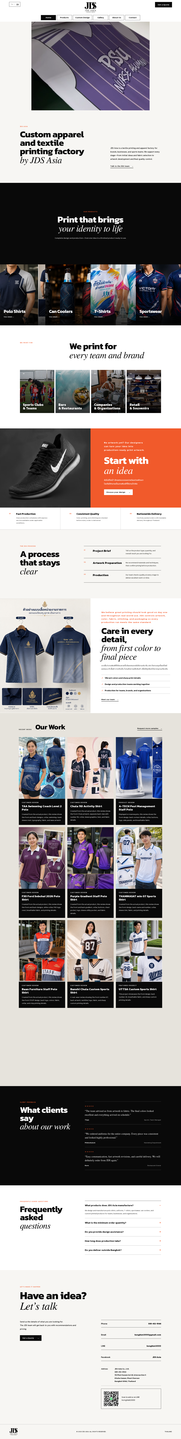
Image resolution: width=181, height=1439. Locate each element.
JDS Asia (157, 1357)
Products (64, 18)
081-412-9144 (154, 1323)
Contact (133, 18)
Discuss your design (118, 492)
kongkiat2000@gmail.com (148, 1334)
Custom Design (82, 18)
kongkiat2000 (154, 1345)
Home (48, 18)
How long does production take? (103, 1241)
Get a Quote (163, 5)
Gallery (100, 18)
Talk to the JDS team (121, 166)
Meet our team (110, 699)
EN (17, 4)
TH (12, 4)
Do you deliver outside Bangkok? (103, 1250)
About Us (116, 18)
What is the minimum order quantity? (105, 1222)
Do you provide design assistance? (104, 1232)
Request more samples (149, 728)
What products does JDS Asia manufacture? (109, 1205)
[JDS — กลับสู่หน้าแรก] (13, 1432)
